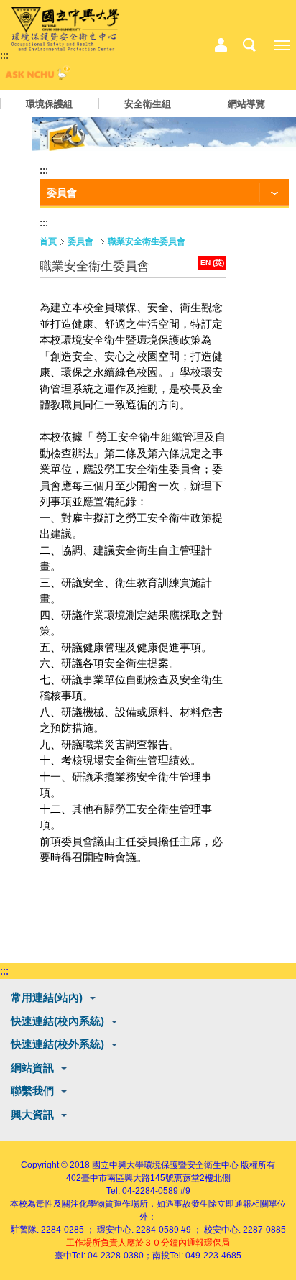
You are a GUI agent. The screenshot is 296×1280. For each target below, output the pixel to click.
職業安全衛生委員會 (146, 241)
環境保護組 (49, 103)
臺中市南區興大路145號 (127, 1178)
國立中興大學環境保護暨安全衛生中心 (165, 1165)
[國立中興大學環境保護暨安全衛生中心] (65, 29)
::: (4, 55)
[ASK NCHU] (36, 76)
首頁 (48, 241)
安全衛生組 (147, 103)
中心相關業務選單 (220, 45)
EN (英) (212, 263)
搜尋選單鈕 (249, 45)
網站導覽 (246, 103)
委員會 (80, 241)
